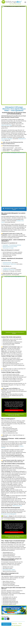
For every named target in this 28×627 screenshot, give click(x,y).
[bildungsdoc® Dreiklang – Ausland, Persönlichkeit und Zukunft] (14, 179)
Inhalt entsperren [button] (14, 411)
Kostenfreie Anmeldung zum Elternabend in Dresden (14, 333)
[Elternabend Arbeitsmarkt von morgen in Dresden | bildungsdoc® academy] (14, 303)
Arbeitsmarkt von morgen (8, 247)
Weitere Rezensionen (17, 505)
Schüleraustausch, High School (9, 264)
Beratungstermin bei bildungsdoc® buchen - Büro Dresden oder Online (14, 415)
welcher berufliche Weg (6, 125)
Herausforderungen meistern (9, 569)
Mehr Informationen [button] (14, 408)
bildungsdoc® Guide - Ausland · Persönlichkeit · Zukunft (14, 209)
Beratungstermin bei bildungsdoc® (8, 513)
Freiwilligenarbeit (6, 268)
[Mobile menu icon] (25, 2)
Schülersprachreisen (7, 262)
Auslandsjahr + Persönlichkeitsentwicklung (12, 245)
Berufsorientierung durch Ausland (10, 246)
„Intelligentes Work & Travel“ (9, 269)
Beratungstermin (6, 624)
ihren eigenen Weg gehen (7, 138)
